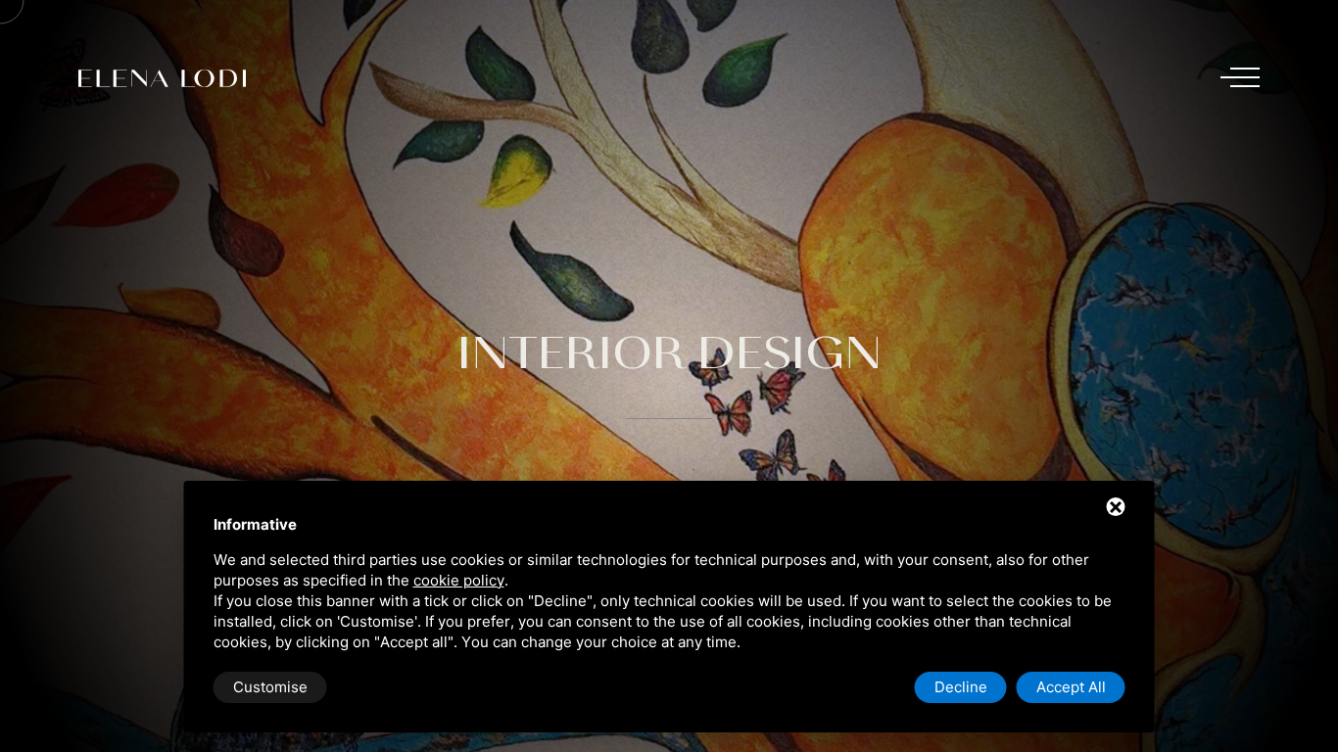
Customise (270, 687)
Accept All (1071, 687)
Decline (960, 687)
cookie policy (458, 580)
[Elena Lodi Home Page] (169, 78)
